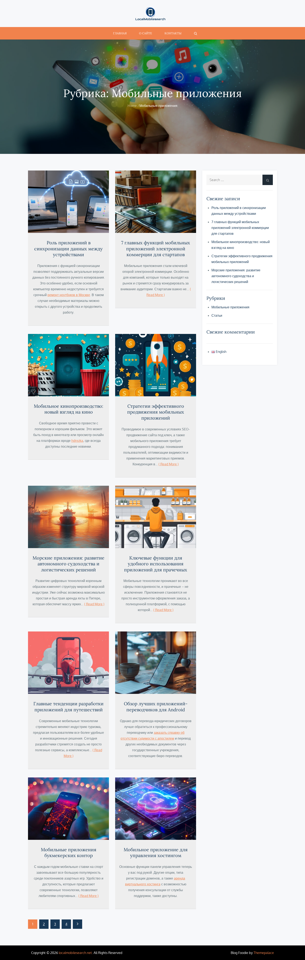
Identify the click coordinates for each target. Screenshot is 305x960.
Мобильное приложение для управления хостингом (156, 853)
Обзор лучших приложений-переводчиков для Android (156, 707)
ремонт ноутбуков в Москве (69, 295)
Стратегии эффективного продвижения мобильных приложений (155, 412)
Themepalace (264, 953)
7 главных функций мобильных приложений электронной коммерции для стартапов (155, 248)
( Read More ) (169, 464)
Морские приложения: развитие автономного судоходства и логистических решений (68, 564)
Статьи (216, 315)
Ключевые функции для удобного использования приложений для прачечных (155, 564)
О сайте (145, 33)
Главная (120, 33)
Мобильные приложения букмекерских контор (68, 853)
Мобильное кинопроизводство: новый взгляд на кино (68, 409)
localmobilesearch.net (75, 953)
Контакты (173, 33)
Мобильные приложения (230, 307)
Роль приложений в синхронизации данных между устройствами (68, 248)
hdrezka (77, 441)
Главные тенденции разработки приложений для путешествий (68, 707)
